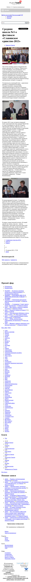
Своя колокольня (9, 448)
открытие (7, 387)
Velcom (7, 333)
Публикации (8, 286)
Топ (6, 438)
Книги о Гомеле (9, 557)
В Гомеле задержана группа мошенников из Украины (15, 507)
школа (6, 428)
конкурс (7, 370)
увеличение (8, 415)
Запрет (7, 364)
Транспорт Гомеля (10, 457)
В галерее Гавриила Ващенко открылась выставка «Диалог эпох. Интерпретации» (16, 500)
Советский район (10, 403)
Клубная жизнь (9, 466)
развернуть (14, 260)
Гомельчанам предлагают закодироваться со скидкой (15, 300)
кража (6, 373)
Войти (8, 7)
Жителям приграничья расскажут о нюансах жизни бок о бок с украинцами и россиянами (17, 504)
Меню (6, 10)
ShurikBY (7, 290)
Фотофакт (7, 298)
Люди (6, 539)
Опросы (7, 445)
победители (8, 392)
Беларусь (7, 341)
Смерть (7, 401)
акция (6, 336)
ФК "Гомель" (8, 421)
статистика (8, 406)
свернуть (7, 260)
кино (6, 369)
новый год (8, 382)
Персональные (16, 15)
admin (7, 251)
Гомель (8, 243)
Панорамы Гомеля (10, 558)
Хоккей (7, 460)
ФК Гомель (8, 422)
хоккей (7, 427)
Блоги (6, 537)
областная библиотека (11, 384)
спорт (6, 404)
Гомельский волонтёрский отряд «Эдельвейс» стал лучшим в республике (16, 518)
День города (8, 355)
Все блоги (4, 472)
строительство (9, 407)
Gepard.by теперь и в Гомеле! (18, 310)
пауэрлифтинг (9, 389)
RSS (3, 260)
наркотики (8, 381)
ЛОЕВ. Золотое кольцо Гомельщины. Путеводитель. (13, 319)
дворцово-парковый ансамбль (13, 352)
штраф (6, 430)
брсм (6, 344)
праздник (7, 395)
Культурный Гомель (22, 501)
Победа (7, 391)
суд (6, 409)
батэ (6, 339)
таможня (7, 410)
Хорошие (9, 16)
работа (7, 398)
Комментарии (9, 288)
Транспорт (8, 412)
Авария (7, 335)
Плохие (9, 18)
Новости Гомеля (10, 45)
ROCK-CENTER (9, 332)
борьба (7, 342)
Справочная (8, 554)
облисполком (8, 385)
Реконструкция (9, 400)
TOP (21, 15)
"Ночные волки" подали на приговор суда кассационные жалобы (15, 487)
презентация (8, 397)
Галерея (7, 540)
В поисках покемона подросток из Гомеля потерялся (14, 291)
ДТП (6, 358)
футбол (7, 425)
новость (8, 241)
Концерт (7, 372)
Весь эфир (4, 327)
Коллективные (8, 15)
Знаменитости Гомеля (11, 469)
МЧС (6, 379)
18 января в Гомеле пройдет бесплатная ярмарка (15, 496)
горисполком (8, 351)
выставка (7, 345)
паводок (7, 388)
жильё (6, 360)
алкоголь (7, 338)
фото (6, 424)
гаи (6, 347)
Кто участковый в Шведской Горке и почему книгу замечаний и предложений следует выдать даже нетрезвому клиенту (15, 514)
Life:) (6, 330)
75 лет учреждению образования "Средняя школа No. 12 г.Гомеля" (16, 482)
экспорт (7, 431)
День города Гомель (21, 314)
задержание (8, 361)
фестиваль (8, 419)
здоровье (7, 366)
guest (6, 307)
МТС (6, 378)
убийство (7, 413)
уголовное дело (9, 416)
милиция (7, 376)
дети (6, 357)
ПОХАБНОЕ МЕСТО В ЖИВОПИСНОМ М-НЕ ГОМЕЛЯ (15, 296)
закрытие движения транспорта (14, 363)
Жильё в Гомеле (17, 308)
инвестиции (8, 367)
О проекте (8, 552)
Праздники (17, 317)
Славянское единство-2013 (13, 240)
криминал (7, 375)
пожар (6, 394)
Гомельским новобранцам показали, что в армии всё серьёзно (15, 491)
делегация (7, 354)
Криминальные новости (11, 293)
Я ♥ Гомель (8, 451)
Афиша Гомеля (9, 442)
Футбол (7, 463)
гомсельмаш (8, 349)
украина (7, 418)
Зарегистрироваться (18, 7)
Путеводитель (9, 555)
